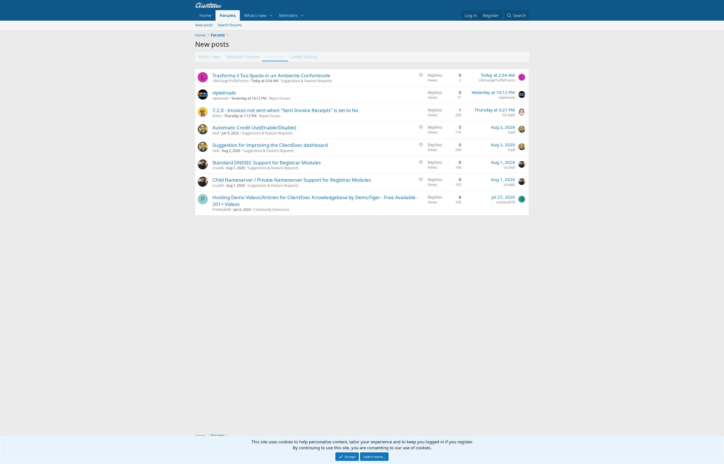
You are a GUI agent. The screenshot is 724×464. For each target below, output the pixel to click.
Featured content (242, 56)
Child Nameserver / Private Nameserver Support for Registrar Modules (291, 180)
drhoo (217, 115)
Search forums (229, 24)
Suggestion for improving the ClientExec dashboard (270, 145)
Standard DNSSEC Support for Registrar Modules (266, 162)
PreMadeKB (221, 209)
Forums (228, 15)
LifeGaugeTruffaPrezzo (230, 80)
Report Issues (279, 98)
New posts (204, 24)
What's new (255, 15)
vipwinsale (224, 92)
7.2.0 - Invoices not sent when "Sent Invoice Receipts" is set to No (285, 110)
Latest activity (304, 56)
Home (205, 15)
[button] (271, 15)
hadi (215, 133)
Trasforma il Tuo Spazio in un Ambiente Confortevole (271, 75)
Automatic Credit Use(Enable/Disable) (254, 127)
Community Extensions (271, 209)
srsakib (218, 168)
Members (288, 15)
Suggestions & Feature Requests (306, 80)
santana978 (505, 202)
